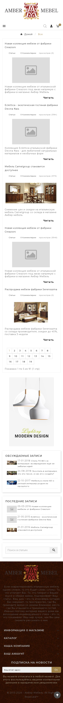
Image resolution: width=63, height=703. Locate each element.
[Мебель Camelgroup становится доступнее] (12, 530)
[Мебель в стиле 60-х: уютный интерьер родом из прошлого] (12, 482)
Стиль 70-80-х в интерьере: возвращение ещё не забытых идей (36, 463)
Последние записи (21, 501)
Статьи (12, 53)
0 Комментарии (28, 53)
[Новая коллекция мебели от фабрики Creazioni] (12, 509)
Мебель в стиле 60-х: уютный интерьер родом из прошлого (36, 483)
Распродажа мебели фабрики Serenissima (31, 289)
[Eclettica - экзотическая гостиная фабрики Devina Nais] (12, 519)
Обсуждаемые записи (23, 455)
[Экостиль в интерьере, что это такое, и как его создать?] (12, 473)
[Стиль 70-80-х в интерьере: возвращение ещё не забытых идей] (12, 462)
